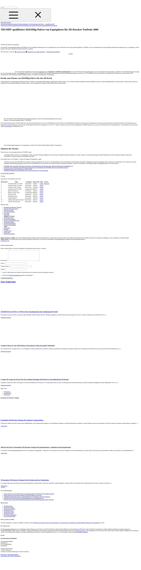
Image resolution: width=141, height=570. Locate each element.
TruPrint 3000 (89, 71)
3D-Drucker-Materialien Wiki (11, 220)
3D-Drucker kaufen (9, 507)
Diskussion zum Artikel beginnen (36, 52)
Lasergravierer (7, 231)
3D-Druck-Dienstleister (10, 225)
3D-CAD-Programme (9, 219)
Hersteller (15, 24)
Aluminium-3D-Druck (18, 25)
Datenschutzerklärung (15, 275)
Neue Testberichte (8, 282)
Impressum (3, 554)
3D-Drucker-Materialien (10, 515)
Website (3, 269)
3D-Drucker (7, 228)
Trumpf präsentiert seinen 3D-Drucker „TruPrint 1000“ (18, 169)
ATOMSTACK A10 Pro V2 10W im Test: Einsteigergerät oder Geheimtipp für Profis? (29, 312)
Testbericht (46, 183)
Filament (6, 229)
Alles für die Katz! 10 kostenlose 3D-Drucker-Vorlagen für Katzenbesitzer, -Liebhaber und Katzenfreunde (36, 447)
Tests (39, 24)
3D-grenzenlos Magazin (9, 529)
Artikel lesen (4, 426)
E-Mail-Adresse (5, 266)
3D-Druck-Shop (8, 506)
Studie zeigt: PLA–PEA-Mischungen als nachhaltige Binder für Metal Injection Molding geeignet (29, 494)
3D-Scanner (7, 232)
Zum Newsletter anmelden (7, 173)
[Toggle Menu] (26, 15)
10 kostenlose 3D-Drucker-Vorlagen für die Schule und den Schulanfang (25, 480)
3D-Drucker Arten (8, 513)
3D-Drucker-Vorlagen (6, 24)
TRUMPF (27, 71)
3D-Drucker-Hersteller (10, 223)
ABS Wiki (6, 214)
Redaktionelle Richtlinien (53, 52)
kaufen (41, 183)
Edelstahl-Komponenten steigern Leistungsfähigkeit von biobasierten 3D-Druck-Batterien (27, 496)
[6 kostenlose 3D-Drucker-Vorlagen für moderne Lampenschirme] (17, 417)
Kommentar (4, 260)
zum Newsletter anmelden (80, 532)
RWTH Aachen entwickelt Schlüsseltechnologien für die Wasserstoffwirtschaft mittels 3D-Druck (29, 499)
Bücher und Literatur (9, 234)
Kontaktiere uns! (5, 241)
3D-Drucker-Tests (8, 510)
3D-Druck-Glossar (9, 210)
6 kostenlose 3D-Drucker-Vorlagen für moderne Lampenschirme (22, 420)
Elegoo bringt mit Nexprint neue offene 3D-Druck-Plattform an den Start (22, 495)
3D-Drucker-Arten (9, 217)
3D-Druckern (8, 126)
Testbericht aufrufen (6, 317)
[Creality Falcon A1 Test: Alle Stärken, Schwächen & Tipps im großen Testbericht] (17, 342)
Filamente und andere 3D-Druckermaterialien (35, 25)
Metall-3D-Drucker (52, 25)
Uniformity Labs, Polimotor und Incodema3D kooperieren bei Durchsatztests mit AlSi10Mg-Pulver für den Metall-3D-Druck (36, 167)
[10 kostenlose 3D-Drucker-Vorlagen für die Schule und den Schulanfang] (17, 477)
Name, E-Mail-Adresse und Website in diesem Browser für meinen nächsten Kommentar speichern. (28, 272)
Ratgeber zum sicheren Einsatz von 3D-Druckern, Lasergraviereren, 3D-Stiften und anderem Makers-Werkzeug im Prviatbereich (67, 522)
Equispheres (22, 73)
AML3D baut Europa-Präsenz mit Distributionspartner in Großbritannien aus (23, 498)
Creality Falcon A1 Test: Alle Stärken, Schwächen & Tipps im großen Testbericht (28, 345)
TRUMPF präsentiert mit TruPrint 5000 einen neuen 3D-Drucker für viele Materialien (26, 170)
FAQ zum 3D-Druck (9, 211)
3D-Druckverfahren (23, 24)
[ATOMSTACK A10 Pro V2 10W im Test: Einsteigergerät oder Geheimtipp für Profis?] (17, 308)
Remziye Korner (21, 52)
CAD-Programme (33, 24)
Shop (42, 24)
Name (3, 263)
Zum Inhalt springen (6, 22)
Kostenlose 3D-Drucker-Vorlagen (12, 207)
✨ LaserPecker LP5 (49, 24)
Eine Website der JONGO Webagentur (11, 556)
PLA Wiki (6, 213)
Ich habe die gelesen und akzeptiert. (18, 275)
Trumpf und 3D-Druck (6, 25)
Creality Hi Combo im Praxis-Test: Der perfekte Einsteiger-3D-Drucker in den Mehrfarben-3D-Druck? (35, 379)
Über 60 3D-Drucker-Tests (11, 209)
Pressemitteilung (41, 71)
